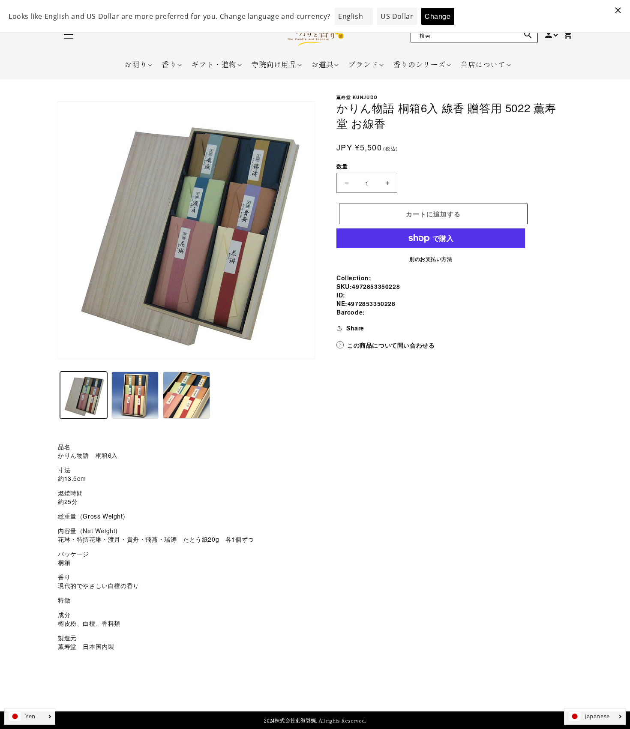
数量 (342, 166)
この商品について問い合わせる (391, 345)
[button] (135, 64)
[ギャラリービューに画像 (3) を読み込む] (186, 395)
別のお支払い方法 (430, 259)
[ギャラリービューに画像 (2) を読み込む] (135, 395)
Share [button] (355, 328)
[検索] (528, 34)
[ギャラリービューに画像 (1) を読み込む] (83, 395)
